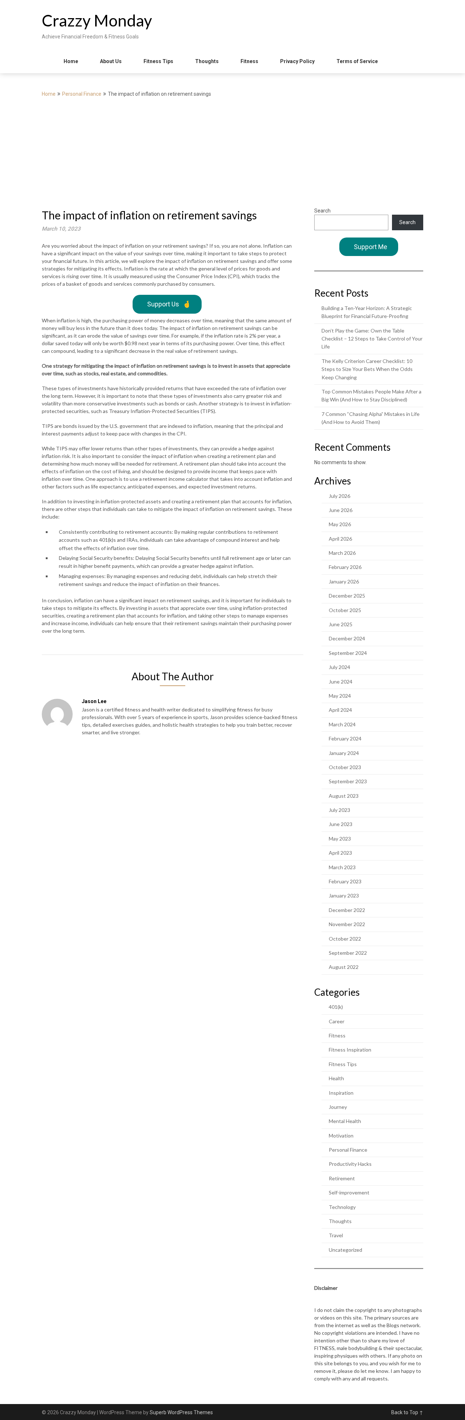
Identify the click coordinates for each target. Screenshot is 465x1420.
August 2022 (344, 967)
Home (71, 61)
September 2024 (348, 653)
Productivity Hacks (350, 1164)
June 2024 (340, 681)
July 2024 (339, 667)
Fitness (249, 61)
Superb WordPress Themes (181, 1412)
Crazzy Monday (97, 20)
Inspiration (341, 1093)
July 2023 (339, 810)
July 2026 (339, 496)
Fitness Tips (158, 61)
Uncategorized (345, 1250)
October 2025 (345, 610)
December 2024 (347, 638)
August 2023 (344, 796)
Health (336, 1078)
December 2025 (347, 596)
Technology (342, 1207)
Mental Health (345, 1121)
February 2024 (345, 738)
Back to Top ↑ (407, 1412)
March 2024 (342, 724)
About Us (111, 61)
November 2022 (347, 924)
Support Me (370, 247)
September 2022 (348, 953)
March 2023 (342, 867)
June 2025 (340, 624)
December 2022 (347, 910)
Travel (336, 1235)
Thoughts (207, 61)
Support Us (169, 304)
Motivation (341, 1135)
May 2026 (340, 524)
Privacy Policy (297, 61)
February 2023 (345, 881)
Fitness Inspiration (350, 1050)
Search (322, 211)
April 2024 (340, 710)
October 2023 (345, 767)
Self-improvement (349, 1192)
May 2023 (340, 838)
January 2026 (344, 581)
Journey (338, 1107)
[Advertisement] (232, 152)
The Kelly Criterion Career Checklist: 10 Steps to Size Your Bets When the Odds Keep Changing (367, 369)
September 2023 (348, 781)
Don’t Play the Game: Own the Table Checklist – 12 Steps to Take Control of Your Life (372, 338)
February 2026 (345, 567)
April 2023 (340, 853)
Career (336, 1021)
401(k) (336, 1007)
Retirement (342, 1178)
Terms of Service (357, 61)
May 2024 (340, 696)
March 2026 (342, 553)
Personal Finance (81, 94)
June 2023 (340, 824)
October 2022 (345, 939)
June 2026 (340, 510)
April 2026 (340, 539)
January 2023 (344, 895)
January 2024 (344, 753)
